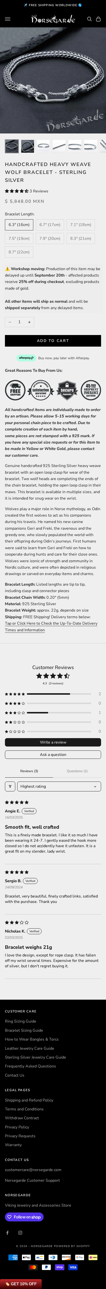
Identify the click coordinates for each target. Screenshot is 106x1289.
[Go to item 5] (75, 146)
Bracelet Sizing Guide (24, 1030)
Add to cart (53, 340)
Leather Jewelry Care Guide (29, 1048)
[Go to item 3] (43, 146)
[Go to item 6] (91, 146)
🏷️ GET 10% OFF (21, 1284)
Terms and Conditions (24, 1109)
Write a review (53, 742)
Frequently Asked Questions (30, 1066)
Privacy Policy (17, 1127)
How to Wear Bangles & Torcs (32, 1039)
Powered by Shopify (72, 1246)
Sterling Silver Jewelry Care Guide (35, 1057)
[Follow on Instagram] (20, 1232)
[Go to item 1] (12, 146)
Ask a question (53, 754)
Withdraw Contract (22, 1118)
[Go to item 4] (59, 146)
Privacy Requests (20, 1136)
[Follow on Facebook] (7, 1232)
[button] (17, 191)
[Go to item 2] (28, 146)
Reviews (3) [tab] (29, 771)
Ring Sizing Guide (20, 1021)
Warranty (13, 1145)
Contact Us (14, 1075)
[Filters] (10, 786)
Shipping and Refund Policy (29, 1100)
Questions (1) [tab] (77, 771)
